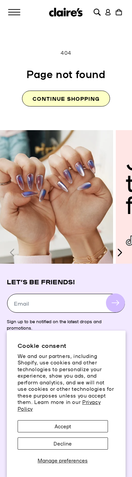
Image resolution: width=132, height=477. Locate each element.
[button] (14, 12)
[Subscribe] (115, 302)
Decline (62, 443)
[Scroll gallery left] (12, 252)
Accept (62, 426)
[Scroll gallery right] (119, 252)
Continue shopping (66, 98)
